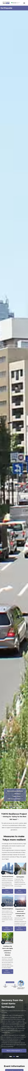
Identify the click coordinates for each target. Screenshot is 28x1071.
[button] (7, 807)
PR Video (17, 794)
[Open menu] (24, 3)
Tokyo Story (16, 796)
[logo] (6, 3)
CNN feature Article (14, 799)
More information (7, 891)
